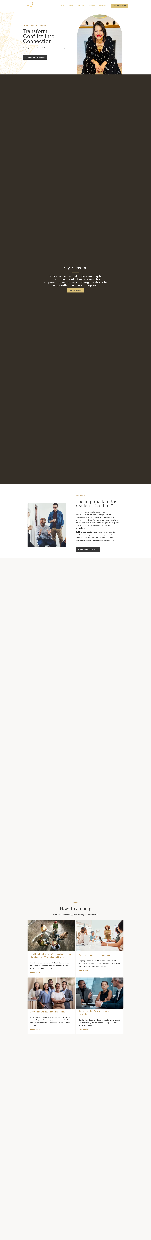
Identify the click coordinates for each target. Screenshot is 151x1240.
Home (62, 5)
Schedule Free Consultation (35, 57)
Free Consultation (119, 5)
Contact (102, 5)
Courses (92, 5)
